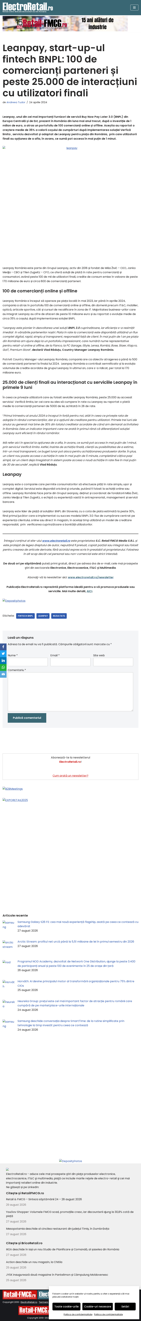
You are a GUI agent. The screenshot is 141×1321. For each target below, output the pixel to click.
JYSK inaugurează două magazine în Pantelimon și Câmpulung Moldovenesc (57, 1275)
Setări (125, 1306)
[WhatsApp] (3, 667)
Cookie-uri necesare (97, 1306)
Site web (99, 655)
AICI (89, 591)
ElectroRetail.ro (29, 1302)
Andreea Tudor (16, 102)
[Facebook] (3, 646)
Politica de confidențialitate (78, 1314)
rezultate (59, 615)
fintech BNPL (25, 615)
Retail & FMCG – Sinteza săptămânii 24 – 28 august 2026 (44, 1199)
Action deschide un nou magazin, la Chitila (34, 1262)
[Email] (3, 674)
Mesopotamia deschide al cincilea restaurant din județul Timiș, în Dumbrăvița (57, 1229)
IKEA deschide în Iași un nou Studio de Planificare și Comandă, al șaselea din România (62, 1249)
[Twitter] (3, 653)
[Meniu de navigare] (134, 7)
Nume (13, 655)
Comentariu (17, 670)
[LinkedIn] (3, 660)
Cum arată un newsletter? (70, 776)
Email (55, 655)
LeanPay (43, 615)
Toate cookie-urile (66, 1306)
